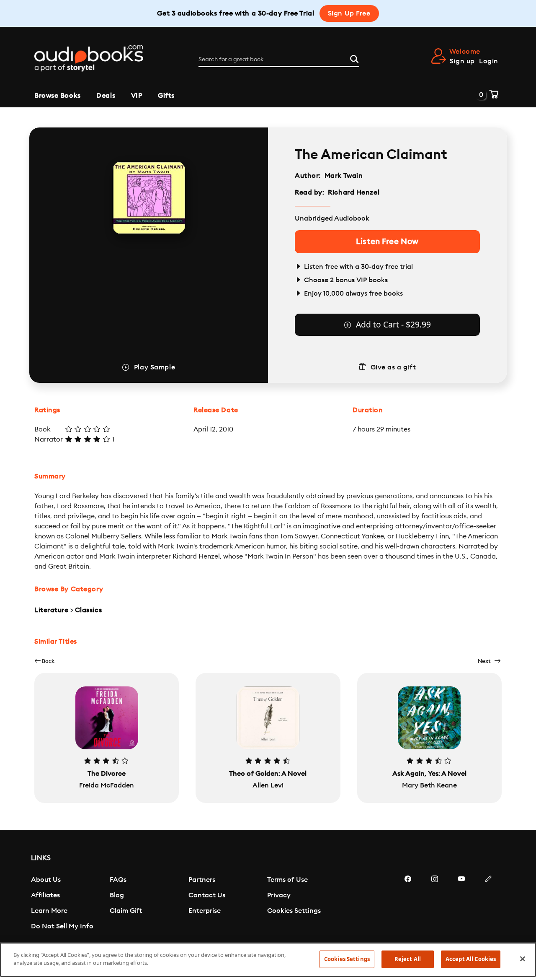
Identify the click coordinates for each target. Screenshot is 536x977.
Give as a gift (393, 367)
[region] (268, 960)
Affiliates (45, 895)
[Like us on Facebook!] (407, 904)
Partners (201, 879)
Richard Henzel (353, 192)
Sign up (462, 61)
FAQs (118, 879)
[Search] (354, 57)
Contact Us (206, 895)
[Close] (522, 958)
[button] (44, 661)
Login (488, 61)
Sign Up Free (349, 13)
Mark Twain (344, 175)
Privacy (279, 895)
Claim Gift (126, 910)
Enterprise (204, 910)
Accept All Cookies (471, 959)
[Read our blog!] (488, 904)
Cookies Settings (294, 910)
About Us (46, 879)
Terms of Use (287, 879)
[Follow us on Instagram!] (434, 904)
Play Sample (154, 367)
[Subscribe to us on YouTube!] (461, 904)
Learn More (49, 910)
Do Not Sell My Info (62, 926)
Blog (117, 895)
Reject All (407, 959)
